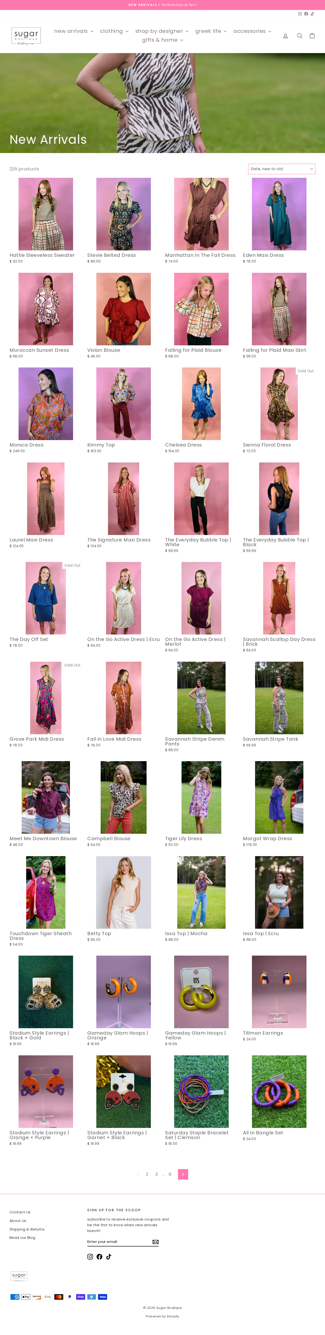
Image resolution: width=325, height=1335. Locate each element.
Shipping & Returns (27, 1229)
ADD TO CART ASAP (45, 245)
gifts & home (160, 40)
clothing (112, 31)
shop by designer (160, 31)
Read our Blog (22, 1237)
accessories (250, 31)
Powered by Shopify (162, 1316)
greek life (209, 31)
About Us (18, 1220)
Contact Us (20, 1212)
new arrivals (71, 31)
